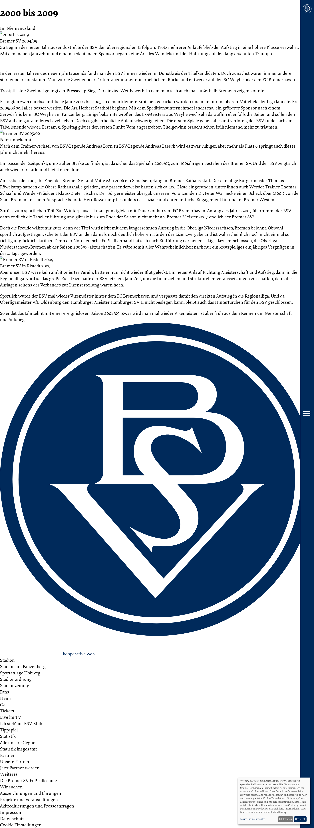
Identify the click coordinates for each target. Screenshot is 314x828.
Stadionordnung (16, 679)
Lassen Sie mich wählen (252, 819)
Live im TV (10, 717)
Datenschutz (12, 818)
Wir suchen (11, 787)
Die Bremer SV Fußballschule (28, 780)
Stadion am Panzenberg (23, 666)
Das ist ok (300, 819)
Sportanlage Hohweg (20, 673)
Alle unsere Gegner (18, 742)
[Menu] (307, 414)
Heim (5, 698)
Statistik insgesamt (18, 749)
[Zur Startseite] (307, 9)
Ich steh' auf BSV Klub (21, 723)
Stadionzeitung (14, 685)
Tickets (7, 711)
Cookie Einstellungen (21, 825)
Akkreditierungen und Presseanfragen (37, 806)
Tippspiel (9, 730)
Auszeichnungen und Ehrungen (30, 793)
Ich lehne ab (285, 819)
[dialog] (274, 801)
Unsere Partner (15, 761)
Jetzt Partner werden (20, 768)
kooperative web (79, 654)
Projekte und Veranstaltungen (29, 799)
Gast (4, 704)
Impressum (11, 812)
